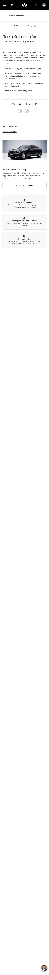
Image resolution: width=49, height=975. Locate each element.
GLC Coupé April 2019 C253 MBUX (19, 26)
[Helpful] (19, 111)
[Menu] (4, 5)
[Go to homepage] (24, 4)
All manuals (7, 26)
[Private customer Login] (44, 5)
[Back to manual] (6, 15)
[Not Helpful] (26, 111)
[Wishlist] (12, 5)
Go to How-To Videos (24, 185)
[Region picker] (36, 5)
